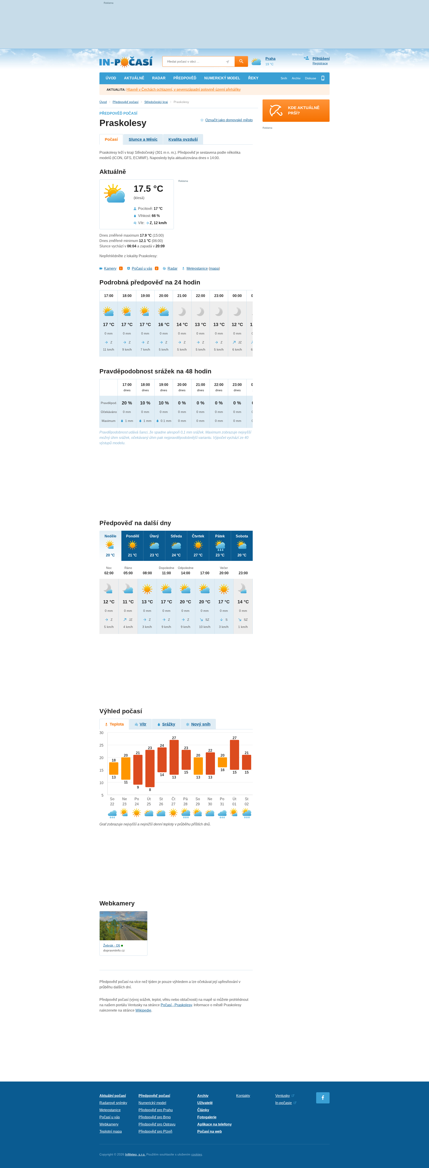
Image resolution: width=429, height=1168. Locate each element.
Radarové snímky (113, 1103)
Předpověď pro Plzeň (155, 1131)
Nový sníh (200, 724)
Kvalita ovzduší (183, 139)
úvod (111, 78)
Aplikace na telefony (214, 1124)
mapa (214, 268)
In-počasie (283, 1103)
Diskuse (310, 78)
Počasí (111, 139)
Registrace (320, 63)
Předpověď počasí (126, 102)
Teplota (117, 724)
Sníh (284, 78)
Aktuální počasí (112, 1096)
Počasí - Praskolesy (176, 1005)
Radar (172, 268)
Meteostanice (197, 268)
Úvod (103, 102)
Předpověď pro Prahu (156, 1110)
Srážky (168, 724)
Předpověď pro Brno (155, 1117)
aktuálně (134, 78)
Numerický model (152, 1103)
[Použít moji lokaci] (228, 62)
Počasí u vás (142, 268)
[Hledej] (241, 61)
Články (203, 1110)
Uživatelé (205, 1103)
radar (159, 78)
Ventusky (282, 1096)
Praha (270, 59)
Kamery (110, 268)
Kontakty (243, 1096)
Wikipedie (143, 1010)
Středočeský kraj (156, 102)
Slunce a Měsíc (143, 139)
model (222, 78)
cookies (196, 1154)
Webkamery (108, 1124)
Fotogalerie (207, 1117)
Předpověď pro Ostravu (157, 1124)
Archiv (296, 78)
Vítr (143, 724)
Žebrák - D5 (111, 945)
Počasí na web (209, 1131)
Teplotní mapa (110, 1131)
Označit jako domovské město (229, 120)
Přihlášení (321, 59)
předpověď (184, 78)
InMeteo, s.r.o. (135, 1154)
